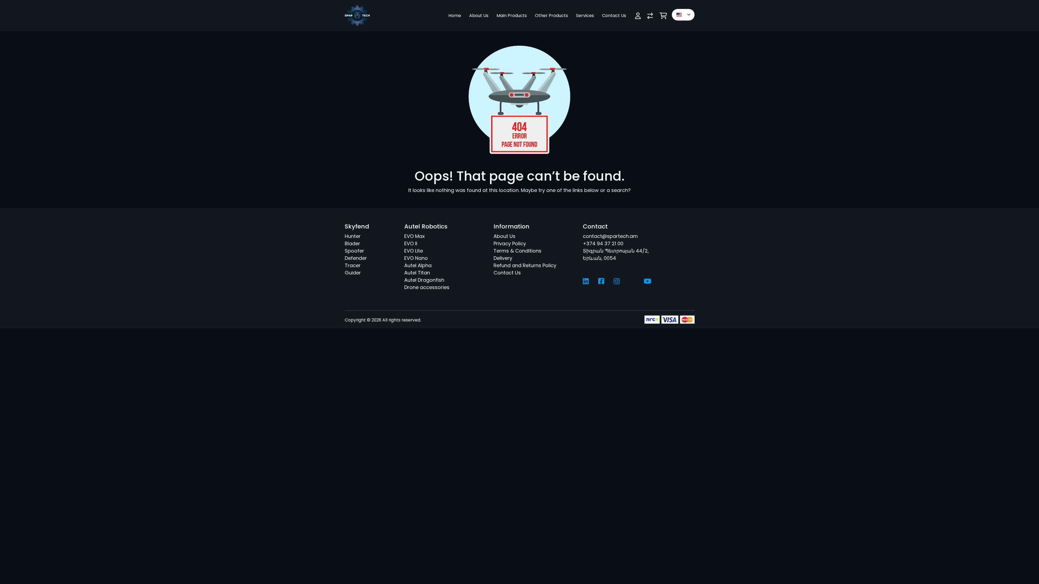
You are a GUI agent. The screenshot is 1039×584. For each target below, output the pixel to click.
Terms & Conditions (517, 250)
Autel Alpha (418, 265)
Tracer (353, 265)
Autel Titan (417, 272)
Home (454, 15)
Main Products (512, 15)
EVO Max (414, 236)
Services (585, 15)
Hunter (353, 236)
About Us (478, 15)
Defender (356, 258)
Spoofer (354, 250)
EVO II (410, 243)
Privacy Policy (510, 243)
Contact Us (614, 15)
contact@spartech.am (610, 236)
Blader (352, 243)
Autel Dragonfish (424, 280)
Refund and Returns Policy (525, 265)
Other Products (551, 15)
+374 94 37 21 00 (603, 243)
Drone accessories (426, 287)
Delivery (503, 258)
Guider (353, 272)
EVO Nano (416, 258)
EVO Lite (413, 250)
